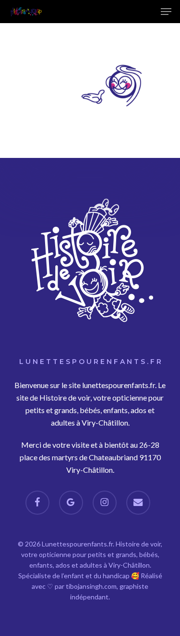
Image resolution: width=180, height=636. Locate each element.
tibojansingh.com (91, 586)
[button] (166, 11)
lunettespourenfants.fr (118, 384)
